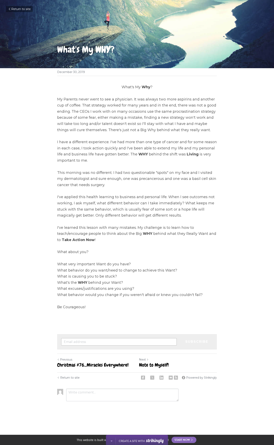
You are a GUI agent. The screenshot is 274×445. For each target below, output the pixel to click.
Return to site (21, 9)
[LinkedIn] (161, 378)
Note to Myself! (154, 365)
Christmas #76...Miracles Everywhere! (93, 365)
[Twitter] (152, 378)
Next (142, 359)
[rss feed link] (176, 378)
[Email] (171, 378)
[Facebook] (143, 378)
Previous (66, 359)
